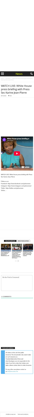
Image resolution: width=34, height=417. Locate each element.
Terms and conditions (23, 414)
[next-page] (18, 261)
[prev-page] (16, 261)
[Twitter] (7, 235)
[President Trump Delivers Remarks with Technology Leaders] (28, 247)
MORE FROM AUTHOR (23, 241)
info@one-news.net (12, 371)
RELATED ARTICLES (10, 241)
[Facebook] (3, 235)
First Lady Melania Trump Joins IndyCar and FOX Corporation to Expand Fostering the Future (16, 255)
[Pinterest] (11, 235)
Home (2, 78)
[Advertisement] (17, 18)
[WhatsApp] (16, 235)
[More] (20, 235)
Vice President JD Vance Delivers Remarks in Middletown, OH (5, 253)
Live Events (7, 78)
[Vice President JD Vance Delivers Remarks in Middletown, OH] (6, 247)
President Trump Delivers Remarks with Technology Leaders (27, 253)
